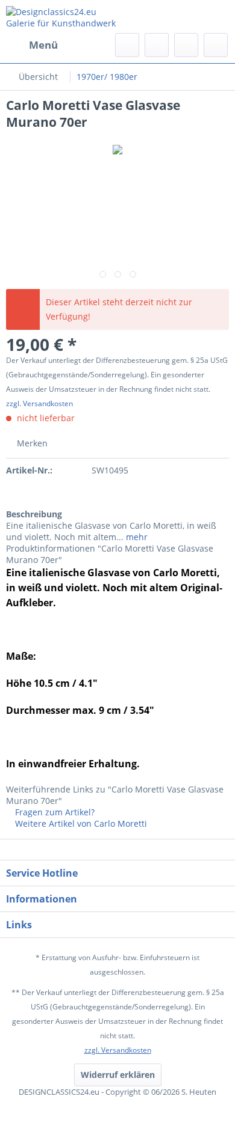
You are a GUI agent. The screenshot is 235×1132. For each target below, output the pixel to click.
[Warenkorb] (216, 45)
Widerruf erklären (118, 1074)
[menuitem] (32, 45)
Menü (43, 45)
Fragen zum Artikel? (54, 812)
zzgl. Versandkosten (39, 403)
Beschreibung (34, 514)
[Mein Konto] (186, 45)
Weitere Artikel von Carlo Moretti (80, 823)
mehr (136, 537)
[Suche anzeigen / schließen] (127, 45)
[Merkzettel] (157, 45)
